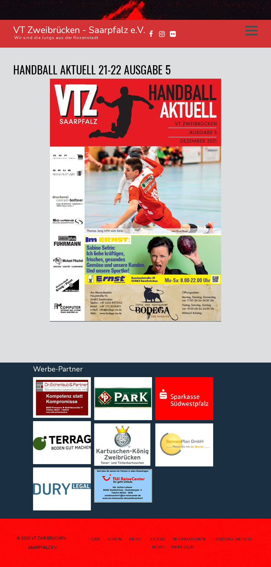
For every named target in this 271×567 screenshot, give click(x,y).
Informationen (189, 539)
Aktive (135, 539)
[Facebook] (151, 34)
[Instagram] (162, 34)
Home (94, 539)
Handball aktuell (232, 539)
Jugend (157, 539)
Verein (115, 539)
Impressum (183, 547)
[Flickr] (173, 34)
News (158, 547)
